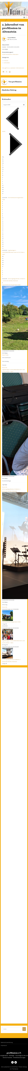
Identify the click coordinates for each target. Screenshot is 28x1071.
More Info (4, 367)
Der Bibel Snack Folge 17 (8, 914)
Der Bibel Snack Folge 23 (8, 883)
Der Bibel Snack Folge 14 (8, 932)
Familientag (5, 361)
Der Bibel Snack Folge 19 (8, 902)
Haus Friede (5, 355)
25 (2, 248)
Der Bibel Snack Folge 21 (8, 895)
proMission (13, 37)
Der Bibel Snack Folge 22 (8, 889)
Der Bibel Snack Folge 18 (8, 908)
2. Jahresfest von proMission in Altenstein (13, 28)
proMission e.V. (14, 1053)
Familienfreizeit (6, 357)
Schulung (4, 604)
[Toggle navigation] (24, 17)
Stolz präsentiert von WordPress (9, 1067)
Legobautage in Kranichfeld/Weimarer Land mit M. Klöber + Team (13, 252)
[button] (26, 17)
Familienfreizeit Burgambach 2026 (11, 284)
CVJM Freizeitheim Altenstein (10, 54)
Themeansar (15, 1069)
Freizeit (6, 60)
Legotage (4, 484)
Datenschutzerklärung (7, 1042)
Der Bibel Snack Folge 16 (8, 920)
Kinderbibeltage (6, 481)
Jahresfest (7, 62)
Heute (3, 131)
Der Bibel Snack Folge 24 (8, 877)
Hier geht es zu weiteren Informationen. (13, 68)
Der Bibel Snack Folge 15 (8, 926)
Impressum (4, 1045)
